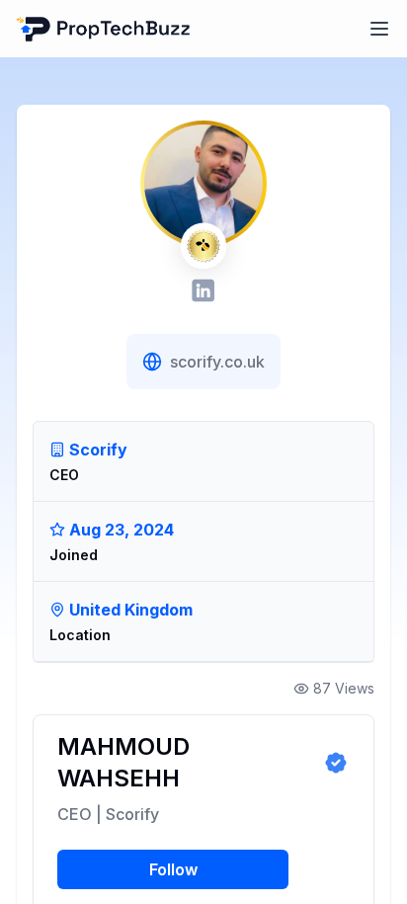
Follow (173, 869)
